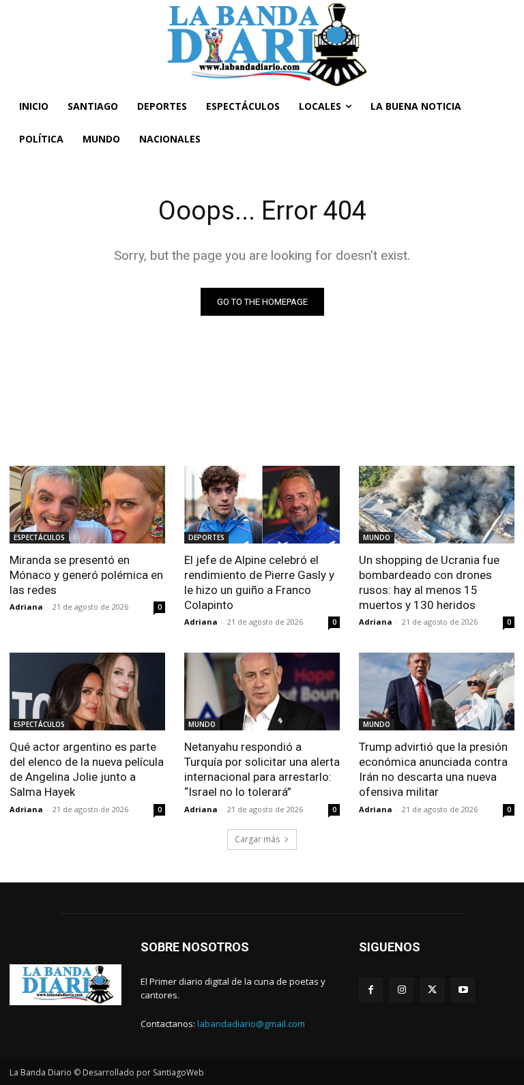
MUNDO (376, 537)
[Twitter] (432, 990)
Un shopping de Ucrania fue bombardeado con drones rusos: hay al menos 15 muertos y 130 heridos (429, 582)
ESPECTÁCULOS (39, 537)
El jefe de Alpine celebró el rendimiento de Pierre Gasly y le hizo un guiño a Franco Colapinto (259, 582)
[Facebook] (371, 990)
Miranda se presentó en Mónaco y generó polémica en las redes (86, 575)
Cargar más (257, 839)
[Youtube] (463, 990)
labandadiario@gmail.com (251, 1023)
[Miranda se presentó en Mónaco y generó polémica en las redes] (87, 505)
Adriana (26, 606)
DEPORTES (206, 537)
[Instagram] (401, 990)
